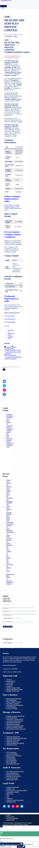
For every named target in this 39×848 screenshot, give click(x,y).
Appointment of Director (13, 722)
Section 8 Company (12, 708)
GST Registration (9, 316)
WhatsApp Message (29, 844)
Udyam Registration (12, 754)
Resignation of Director (13, 724)
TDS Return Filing (9, 319)
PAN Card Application (12, 763)
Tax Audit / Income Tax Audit (14, 771)
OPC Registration (11, 700)
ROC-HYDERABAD (10, 347)
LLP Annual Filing (11, 717)
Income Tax (8, 433)
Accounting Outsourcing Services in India (9, 526)
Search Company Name (13, 687)
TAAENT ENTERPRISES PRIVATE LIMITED (13, 357)
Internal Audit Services (12, 774)
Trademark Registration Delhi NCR (16, 738)
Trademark (9, 438)
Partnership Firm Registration (14, 705)
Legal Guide (10, 683)
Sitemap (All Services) (12, 691)
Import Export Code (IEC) (13, 755)
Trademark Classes (11, 745)
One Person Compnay (12, 703)
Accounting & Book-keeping (14, 721)
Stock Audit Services (12, 773)
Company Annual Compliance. (13, 244)
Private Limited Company (12, 205)
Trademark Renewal (12, 741)
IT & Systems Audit (12, 778)
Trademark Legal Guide (13, 740)
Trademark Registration (11, 308)
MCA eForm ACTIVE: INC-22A (16, 729)
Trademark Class (11, 801)
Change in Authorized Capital (14, 725)
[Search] (4, 369)
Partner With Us (11, 681)
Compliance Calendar (9, 429)
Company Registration (9, 415)
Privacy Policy (10, 816)
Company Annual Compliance (9, 442)
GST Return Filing (9, 322)
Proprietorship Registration (14, 698)
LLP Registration (11, 706)
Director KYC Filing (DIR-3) (14, 719)
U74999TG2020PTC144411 (12, 350)
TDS (7, 435)
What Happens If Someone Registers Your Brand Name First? (9, 514)
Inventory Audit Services (13, 776)
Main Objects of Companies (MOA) (16, 790)
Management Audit (11, 779)
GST (7, 437)
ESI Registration (11, 759)
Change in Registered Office (14, 727)
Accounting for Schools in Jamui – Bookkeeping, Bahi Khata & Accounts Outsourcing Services (10, 574)
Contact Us (9, 686)
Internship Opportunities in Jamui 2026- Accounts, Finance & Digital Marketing (10, 538)
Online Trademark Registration (15, 743)
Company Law (10, 789)
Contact (8, 815)
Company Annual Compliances (15, 716)
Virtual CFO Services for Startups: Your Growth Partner (8, 485)
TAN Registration (11, 760)
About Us (9, 679)
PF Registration (10, 757)
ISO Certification (11, 762)
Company (8, 347)
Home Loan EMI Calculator (14, 689)
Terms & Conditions (12, 818)
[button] (3, 8)
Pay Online (9, 684)
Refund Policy (10, 820)
